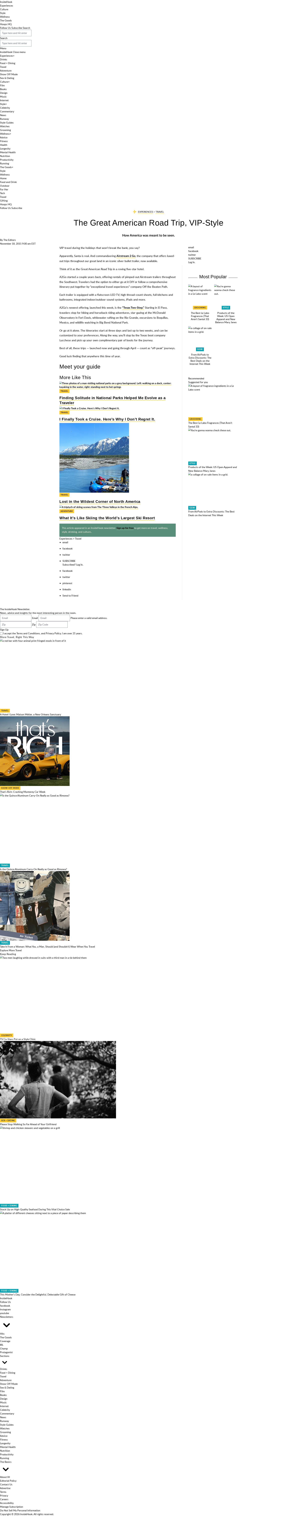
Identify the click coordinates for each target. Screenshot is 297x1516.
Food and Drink (8, 182)
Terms (3, 1492)
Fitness (4, 141)
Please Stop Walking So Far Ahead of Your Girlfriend (28, 1124)
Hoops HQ (6, 24)
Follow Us (5, 28)
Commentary (7, 111)
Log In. (79, 564)
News (3, 115)
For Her (4, 189)
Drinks (3, 59)
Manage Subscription (11, 1506)
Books (3, 89)
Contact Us (6, 1484)
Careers (4, 1499)
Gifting (4, 200)
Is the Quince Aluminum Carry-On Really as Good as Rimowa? (33, 869)
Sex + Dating (8, 1120)
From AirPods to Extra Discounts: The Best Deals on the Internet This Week (200, 359)
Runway (4, 119)
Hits (2, 1333)
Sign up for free (125, 528)
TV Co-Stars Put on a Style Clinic (18, 1039)
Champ (4, 1348)
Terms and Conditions (28, 633)
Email (35, 618)
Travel (3, 67)
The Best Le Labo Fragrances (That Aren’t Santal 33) (200, 316)
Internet (4, 100)
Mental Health (8, 152)
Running (4, 163)
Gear (200, 349)
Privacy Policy (53, 633)
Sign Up (4, 629)
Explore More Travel (11, 950)
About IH (5, 1477)
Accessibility (7, 1503)
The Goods (6, 20)
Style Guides (7, 122)
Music (3, 96)
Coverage (5, 1341)
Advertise (5, 1488)
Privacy (4, 1495)
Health (3, 145)
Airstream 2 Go (125, 256)
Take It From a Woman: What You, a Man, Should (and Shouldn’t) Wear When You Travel (47, 946)
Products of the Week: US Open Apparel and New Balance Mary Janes (226, 317)
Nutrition (5, 156)
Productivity (6, 159)
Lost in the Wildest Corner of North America (99, 501)
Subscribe (16, 28)
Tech (2, 193)
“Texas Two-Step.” (133, 307)
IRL (1, 1345)
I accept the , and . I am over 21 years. (42, 633)
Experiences (6, 5)
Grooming (5, 130)
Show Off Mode (9, 74)
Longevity (5, 148)
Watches (5, 126)
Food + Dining (7, 63)
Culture (4, 9)
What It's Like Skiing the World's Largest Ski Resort (107, 518)
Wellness (5, 16)
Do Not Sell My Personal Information (20, 1510)
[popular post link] (200, 296)
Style (2, 13)
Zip (34, 624)
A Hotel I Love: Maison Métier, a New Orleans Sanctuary (30, 714)
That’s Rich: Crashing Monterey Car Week (22, 792)
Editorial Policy (8, 1480)
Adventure (5, 70)
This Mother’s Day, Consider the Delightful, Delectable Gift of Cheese (37, 1294)
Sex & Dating (7, 78)
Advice (3, 137)
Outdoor (4, 185)
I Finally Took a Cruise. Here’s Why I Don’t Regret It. (107, 419)
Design (3, 93)
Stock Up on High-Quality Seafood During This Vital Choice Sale (35, 1209)
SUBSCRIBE (68, 561)
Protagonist (6, 1352)
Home (3, 178)
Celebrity (5, 107)
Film (2, 85)
